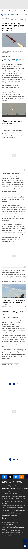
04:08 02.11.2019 (6, 18)
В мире (4, 364)
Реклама (13, 488)
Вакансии (4, 495)
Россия (16, 364)
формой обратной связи (8, 535)
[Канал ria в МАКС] (4, 477)
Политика (4, 486)
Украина (4, 66)
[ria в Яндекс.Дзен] (10, 477)
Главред (16, 82)
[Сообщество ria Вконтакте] (16, 477)
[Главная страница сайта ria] (9, 14)
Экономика (18, 486)
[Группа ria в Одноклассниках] (21, 477)
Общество (11, 486)
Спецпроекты (5, 488)
